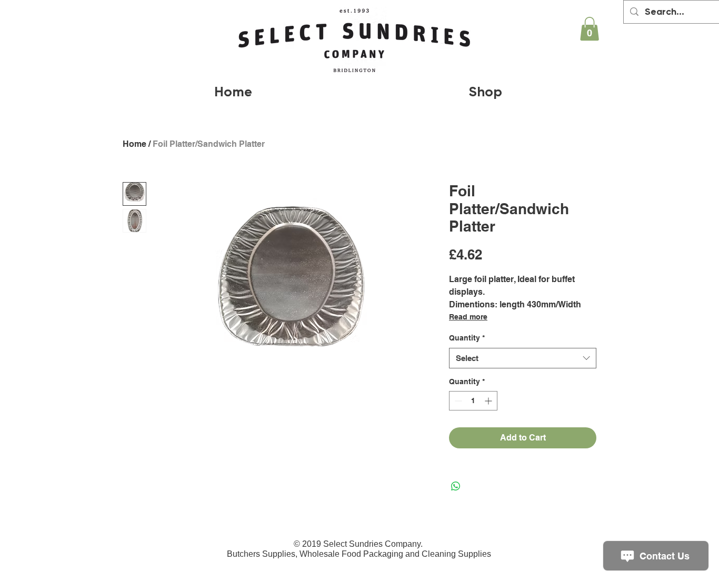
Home (134, 144)
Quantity (467, 338)
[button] (590, 29)
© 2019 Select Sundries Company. (359, 543)
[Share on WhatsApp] (456, 486)
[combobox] (522, 358)
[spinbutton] (473, 401)
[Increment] (489, 401)
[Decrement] (457, 401)
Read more (468, 317)
